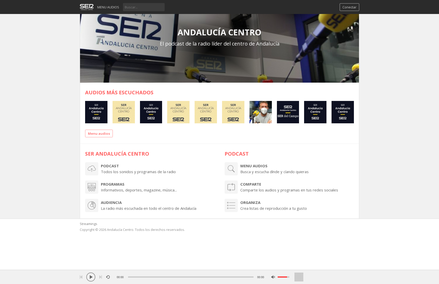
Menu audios (108, 7)
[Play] (90, 277)
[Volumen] (283, 277)
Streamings (88, 223)
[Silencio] (273, 277)
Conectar (349, 7)
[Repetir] (108, 277)
